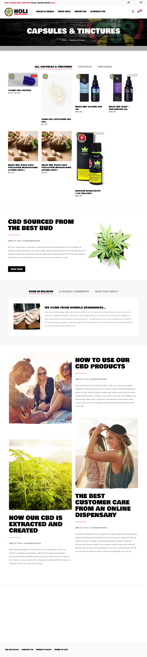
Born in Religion (41, 291)
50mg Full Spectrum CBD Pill (56, 120)
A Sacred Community (74, 291)
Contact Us (97, 11)
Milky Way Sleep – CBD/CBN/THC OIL (119, 108)
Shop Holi (64, 11)
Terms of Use (61, 649)
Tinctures (105, 67)
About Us (80, 11)
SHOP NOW (17, 269)
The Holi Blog (12, 649)
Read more (115, 109)
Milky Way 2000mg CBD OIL (88, 108)
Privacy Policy (43, 649)
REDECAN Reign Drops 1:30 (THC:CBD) (88, 192)
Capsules (85, 67)
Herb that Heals (106, 291)
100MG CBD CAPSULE (19, 90)
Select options (51, 122)
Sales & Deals (45, 11)
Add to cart (15, 93)
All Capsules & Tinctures (53, 67)
